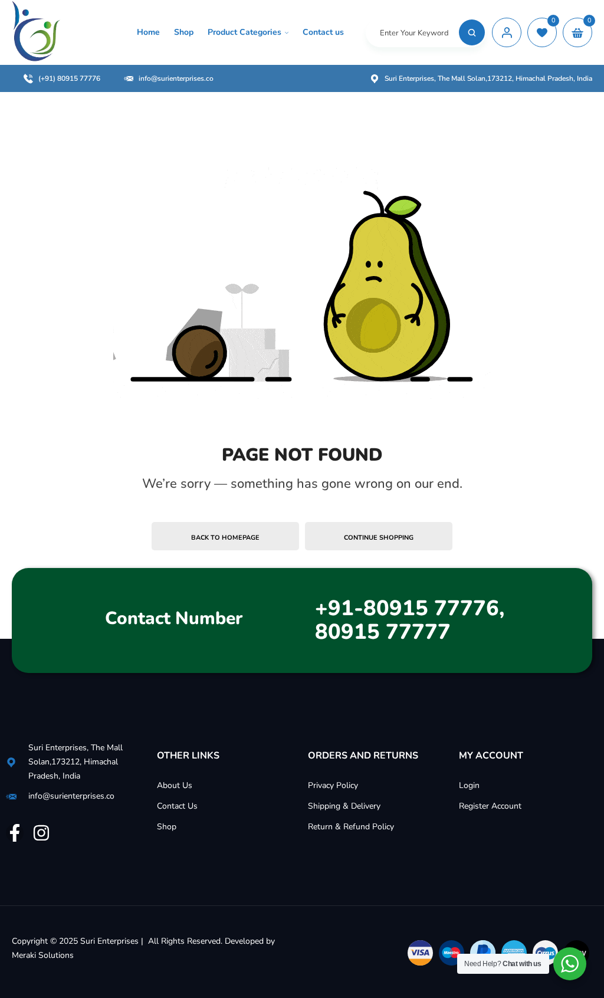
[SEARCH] (472, 32)
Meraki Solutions (43, 955)
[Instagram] (41, 833)
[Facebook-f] (15, 833)
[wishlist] (542, 32)
